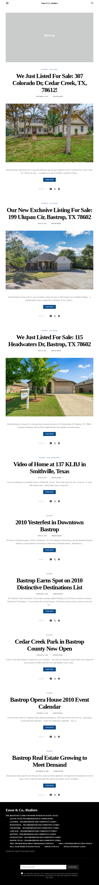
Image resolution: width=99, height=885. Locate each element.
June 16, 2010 (42, 477)
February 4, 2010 (42, 594)
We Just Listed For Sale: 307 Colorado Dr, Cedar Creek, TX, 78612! (49, 82)
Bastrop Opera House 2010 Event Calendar (49, 703)
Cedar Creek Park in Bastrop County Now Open (49, 645)
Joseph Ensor (56, 477)
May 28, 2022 (42, 223)
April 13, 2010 (42, 535)
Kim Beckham (58, 96)
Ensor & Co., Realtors (49, 3)
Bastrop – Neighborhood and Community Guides (33, 834)
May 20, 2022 (42, 350)
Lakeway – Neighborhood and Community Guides (33, 831)
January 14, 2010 (42, 713)
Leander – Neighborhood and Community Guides (33, 822)
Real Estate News (53, 457)
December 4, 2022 (42, 96)
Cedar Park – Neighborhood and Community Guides (34, 828)
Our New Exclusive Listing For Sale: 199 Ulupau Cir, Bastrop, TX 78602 (49, 213)
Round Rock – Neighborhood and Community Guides (34, 825)
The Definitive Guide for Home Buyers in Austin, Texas (32, 816)
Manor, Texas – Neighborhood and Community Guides (35, 840)
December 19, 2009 (42, 771)
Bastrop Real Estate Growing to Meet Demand (49, 761)
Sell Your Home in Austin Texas (25, 847)
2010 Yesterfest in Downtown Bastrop (49, 526)
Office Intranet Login (74, 847)
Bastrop (45, 69)
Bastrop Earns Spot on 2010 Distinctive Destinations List (49, 584)
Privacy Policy (52, 847)
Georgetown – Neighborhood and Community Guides (35, 837)
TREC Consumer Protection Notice (75, 844)
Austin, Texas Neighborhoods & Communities (31, 819)
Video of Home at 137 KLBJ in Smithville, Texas (49, 468)
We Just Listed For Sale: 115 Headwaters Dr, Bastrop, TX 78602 (49, 340)
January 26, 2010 (42, 655)
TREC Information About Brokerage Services (32, 844)
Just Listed (53, 69)
